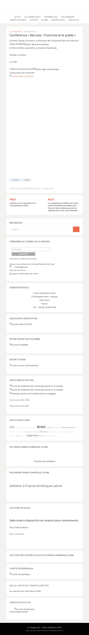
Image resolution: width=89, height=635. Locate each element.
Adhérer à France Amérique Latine (36, 486)
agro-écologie (19, 432)
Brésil (41, 427)
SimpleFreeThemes (42, 631)
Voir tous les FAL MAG (20, 400)
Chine (24, 436)
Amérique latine (67, 427)
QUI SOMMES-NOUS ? (32, 17)
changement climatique (31, 432)
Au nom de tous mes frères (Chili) (25, 591)
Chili (51, 188)
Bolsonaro (44, 431)
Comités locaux (58, 20)
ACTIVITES (34, 20)
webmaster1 (31, 32)
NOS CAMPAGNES (67, 17)
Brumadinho (57, 427)
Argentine (32, 435)
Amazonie (49, 427)
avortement (47, 436)
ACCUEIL (18, 17)
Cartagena (72, 432)
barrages (54, 436)
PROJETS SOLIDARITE (18, 20)
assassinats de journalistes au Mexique (25, 427)
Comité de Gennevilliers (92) (33, 585)
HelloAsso (50, 461)
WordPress (59, 631)
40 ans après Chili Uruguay (29, 188)
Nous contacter (17, 534)
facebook (17, 267)
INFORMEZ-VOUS (51, 17)
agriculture (18, 436)
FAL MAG (44, 20)
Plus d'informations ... (20, 527)
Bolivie (41, 436)
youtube (35, 273)
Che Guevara (52, 432)
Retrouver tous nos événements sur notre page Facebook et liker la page (32, 264)
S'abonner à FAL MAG (19, 406)
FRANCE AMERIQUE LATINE (52, 627)
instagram (21, 273)
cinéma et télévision (62, 432)
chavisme (12, 436)
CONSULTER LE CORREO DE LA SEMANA (23, 259)
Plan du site (73, 20)
